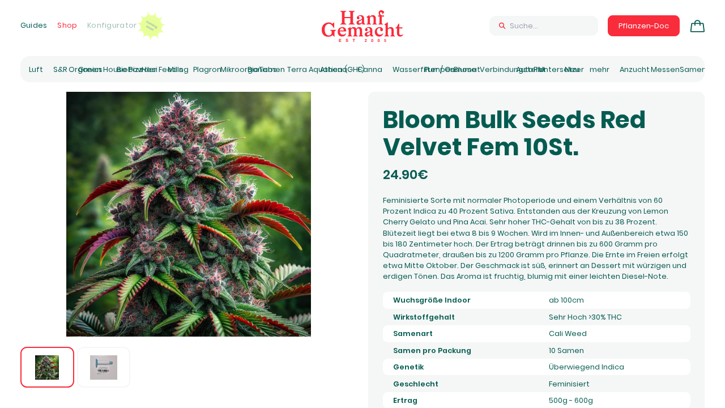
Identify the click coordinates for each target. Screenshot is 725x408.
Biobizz (130, 69)
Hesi (149, 69)
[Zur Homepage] (362, 26)
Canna (369, 69)
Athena (333, 69)
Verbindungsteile (512, 69)
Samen (693, 69)
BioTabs (262, 69)
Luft (36, 69)
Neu (572, 69)
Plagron (207, 69)
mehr (599, 69)
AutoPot (531, 69)
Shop (67, 25)
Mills (175, 69)
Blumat (467, 69)
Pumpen (439, 69)
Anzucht (635, 69)
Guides (34, 25)
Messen (665, 69)
